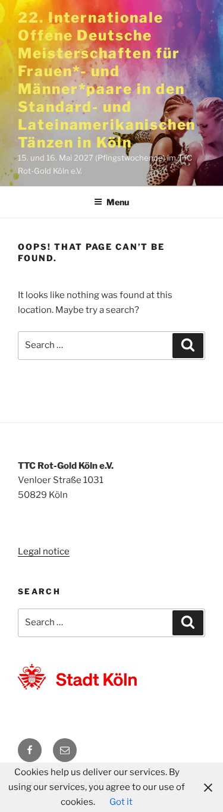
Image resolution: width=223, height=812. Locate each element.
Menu (117, 202)
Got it (121, 802)
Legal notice (44, 551)
